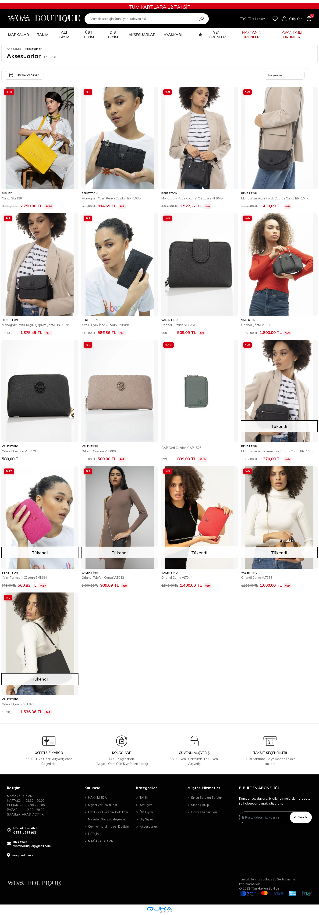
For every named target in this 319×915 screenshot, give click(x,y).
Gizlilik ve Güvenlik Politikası (108, 812)
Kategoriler (146, 787)
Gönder (303, 817)
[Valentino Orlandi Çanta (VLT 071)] (39, 643)
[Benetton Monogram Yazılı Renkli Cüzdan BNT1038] (119, 138)
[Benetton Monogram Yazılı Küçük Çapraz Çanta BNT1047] (279, 138)
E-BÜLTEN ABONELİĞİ (259, 787)
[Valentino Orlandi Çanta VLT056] (279, 517)
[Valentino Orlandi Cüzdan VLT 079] (39, 391)
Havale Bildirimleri (204, 812)
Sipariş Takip (200, 805)
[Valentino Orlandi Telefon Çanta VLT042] (119, 517)
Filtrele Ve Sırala (27, 75)
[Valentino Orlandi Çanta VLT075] (279, 264)
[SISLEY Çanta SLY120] (39, 138)
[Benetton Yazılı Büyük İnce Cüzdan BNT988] (119, 264)
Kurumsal (93, 787)
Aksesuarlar (148, 826)
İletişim (13, 787)
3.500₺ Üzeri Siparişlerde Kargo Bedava (159, 7)
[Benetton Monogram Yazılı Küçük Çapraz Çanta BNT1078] (39, 264)
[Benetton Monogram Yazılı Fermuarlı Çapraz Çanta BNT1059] (279, 391)
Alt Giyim (146, 805)
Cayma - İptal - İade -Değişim (109, 826)
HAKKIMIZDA (97, 797)
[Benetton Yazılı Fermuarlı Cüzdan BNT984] (39, 517)
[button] (309, 18)
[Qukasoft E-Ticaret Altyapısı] (159, 910)
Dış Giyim (146, 819)
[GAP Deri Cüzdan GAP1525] (199, 391)
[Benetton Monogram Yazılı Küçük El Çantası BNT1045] (199, 138)
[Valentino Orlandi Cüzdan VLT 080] (119, 391)
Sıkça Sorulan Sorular (206, 797)
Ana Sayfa (14, 48)
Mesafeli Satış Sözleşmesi (106, 819)
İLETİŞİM (93, 834)
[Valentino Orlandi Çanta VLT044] (199, 517)
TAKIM (144, 797)
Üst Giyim (146, 812)
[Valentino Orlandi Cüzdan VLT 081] (199, 264)
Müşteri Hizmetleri (204, 787)
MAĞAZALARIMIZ (101, 841)
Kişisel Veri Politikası (102, 805)
